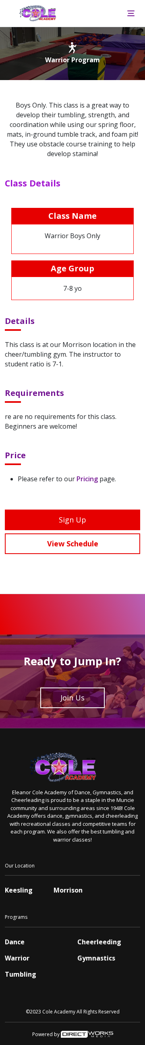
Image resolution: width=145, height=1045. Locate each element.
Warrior (17, 958)
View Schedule (72, 543)
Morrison (68, 890)
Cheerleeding (99, 941)
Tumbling (20, 974)
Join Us (72, 697)
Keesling (19, 890)
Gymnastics (96, 958)
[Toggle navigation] (131, 13)
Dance (15, 941)
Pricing (87, 478)
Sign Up (72, 520)
